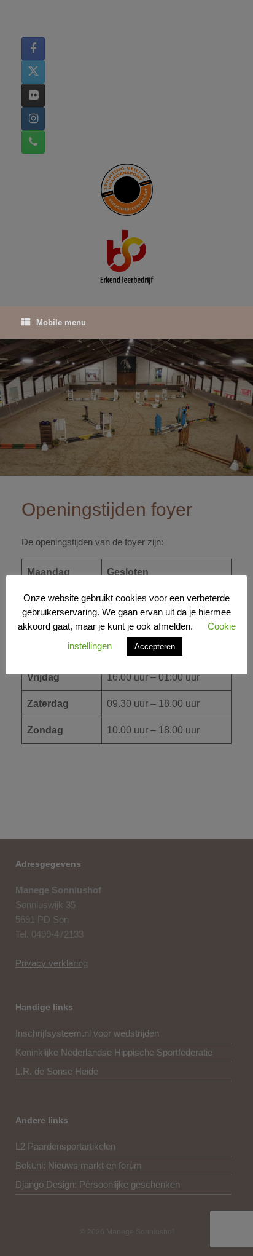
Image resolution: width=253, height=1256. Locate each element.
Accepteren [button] (154, 646)
